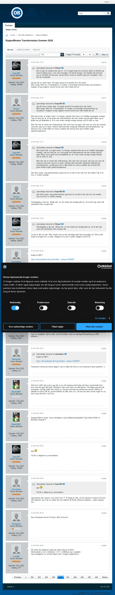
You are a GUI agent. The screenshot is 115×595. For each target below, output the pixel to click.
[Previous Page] (83, 54)
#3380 (104, 219)
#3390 (104, 546)
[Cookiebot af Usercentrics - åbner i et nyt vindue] (99, 267)
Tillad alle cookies (94, 326)
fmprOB (16, 73)
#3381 (104, 251)
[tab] (10, 50)
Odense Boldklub (41, 35)
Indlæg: (14, 84)
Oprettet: (12, 82)
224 (46, 577)
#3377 (104, 98)
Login (106, 2)
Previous (17, 577)
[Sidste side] (97, 55)
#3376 (104, 62)
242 (96, 577)
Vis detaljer (100, 318)
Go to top (105, 587)
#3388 (104, 479)
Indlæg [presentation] (10, 50)
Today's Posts (11, 30)
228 (74, 577)
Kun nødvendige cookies (21, 326)
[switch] (43, 308)
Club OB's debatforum (25, 35)
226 (60, 577)
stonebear (16, 262)
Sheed (16, 109)
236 (89, 577)
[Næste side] (89, 54)
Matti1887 (16, 392)
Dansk (10, 587)
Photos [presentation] (36, 50)
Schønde (16, 359)
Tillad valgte (57, 326)
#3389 (104, 513)
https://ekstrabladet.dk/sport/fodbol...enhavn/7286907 (52, 259)
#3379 (104, 186)
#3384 (104, 349)
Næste (105, 577)
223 (39, 577)
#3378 (104, 142)
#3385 (104, 381)
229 (82, 577)
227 (67, 577)
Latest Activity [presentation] (23, 50)
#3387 (104, 446)
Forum (13, 35)
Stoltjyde (16, 524)
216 (32, 577)
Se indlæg (62, 68)
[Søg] (108, 13)
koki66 (16, 556)
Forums (8, 25)
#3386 (104, 414)
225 (53, 577)
